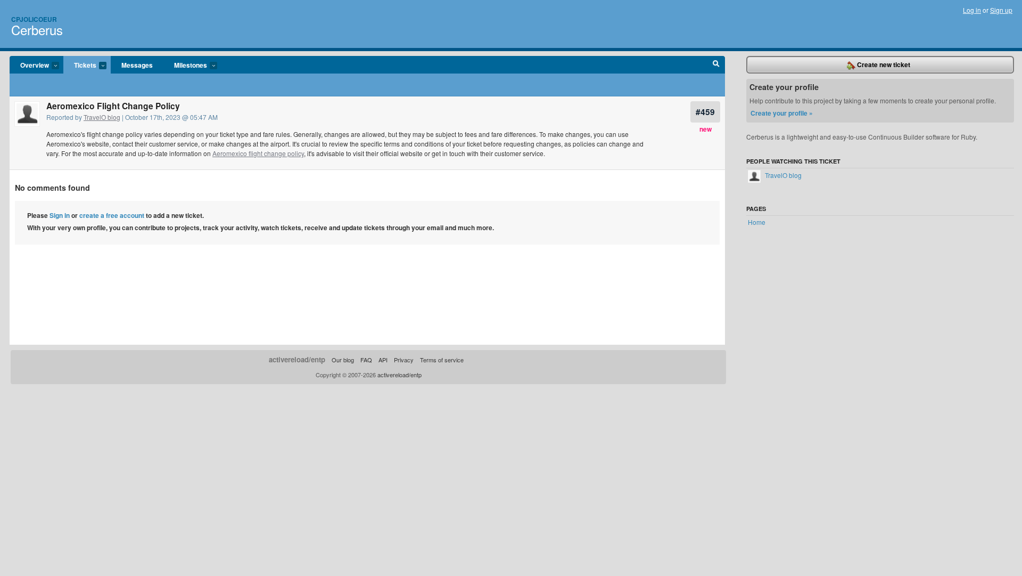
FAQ (366, 359)
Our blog (343, 359)
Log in (972, 9)
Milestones (185, 65)
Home (756, 221)
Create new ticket (882, 64)
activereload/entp (297, 359)
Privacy (404, 359)
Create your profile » (782, 113)
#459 (705, 112)
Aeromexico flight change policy (258, 153)
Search (716, 65)
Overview (29, 65)
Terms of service (442, 359)
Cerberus (37, 29)
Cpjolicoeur (34, 19)
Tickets (79, 65)
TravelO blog (102, 116)
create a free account (111, 215)
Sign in (60, 215)
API (383, 359)
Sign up (1001, 9)
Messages (137, 65)
